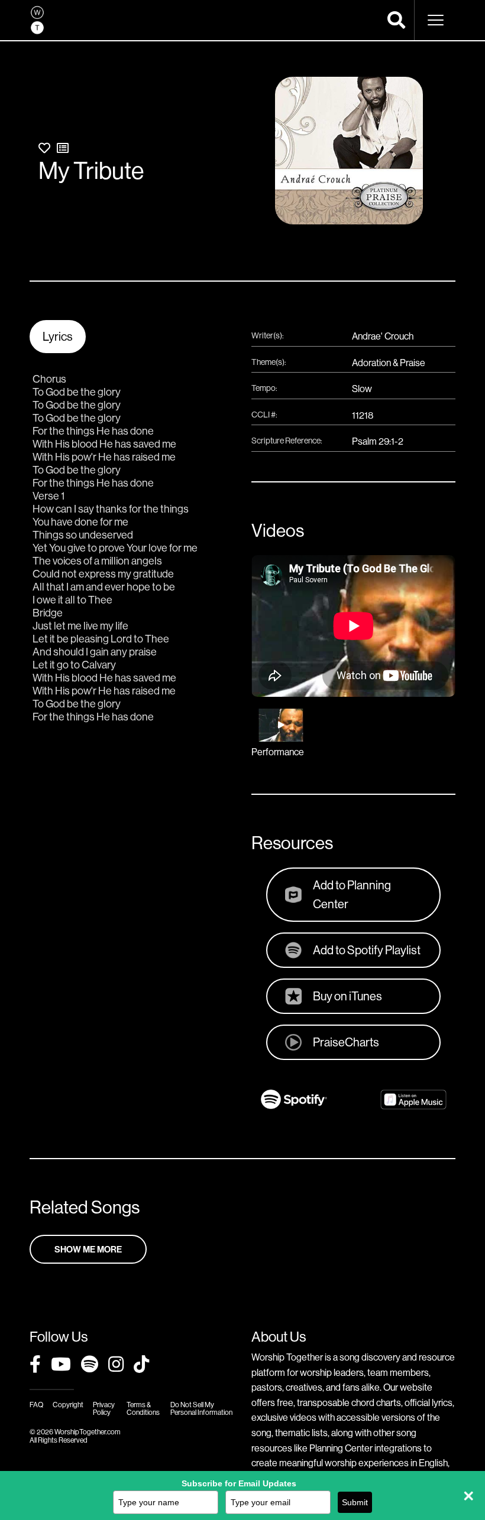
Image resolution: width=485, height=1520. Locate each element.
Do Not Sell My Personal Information (201, 1408)
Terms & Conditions (143, 1408)
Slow (362, 388)
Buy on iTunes (347, 996)
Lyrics (58, 336)
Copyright (68, 1404)
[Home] (37, 20)
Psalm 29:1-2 (377, 441)
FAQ (36, 1404)
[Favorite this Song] (44, 148)
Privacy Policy (104, 1408)
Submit (355, 1502)
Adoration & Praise (388, 362)
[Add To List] (63, 148)
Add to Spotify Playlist (367, 949)
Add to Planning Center (352, 894)
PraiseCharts (346, 1042)
